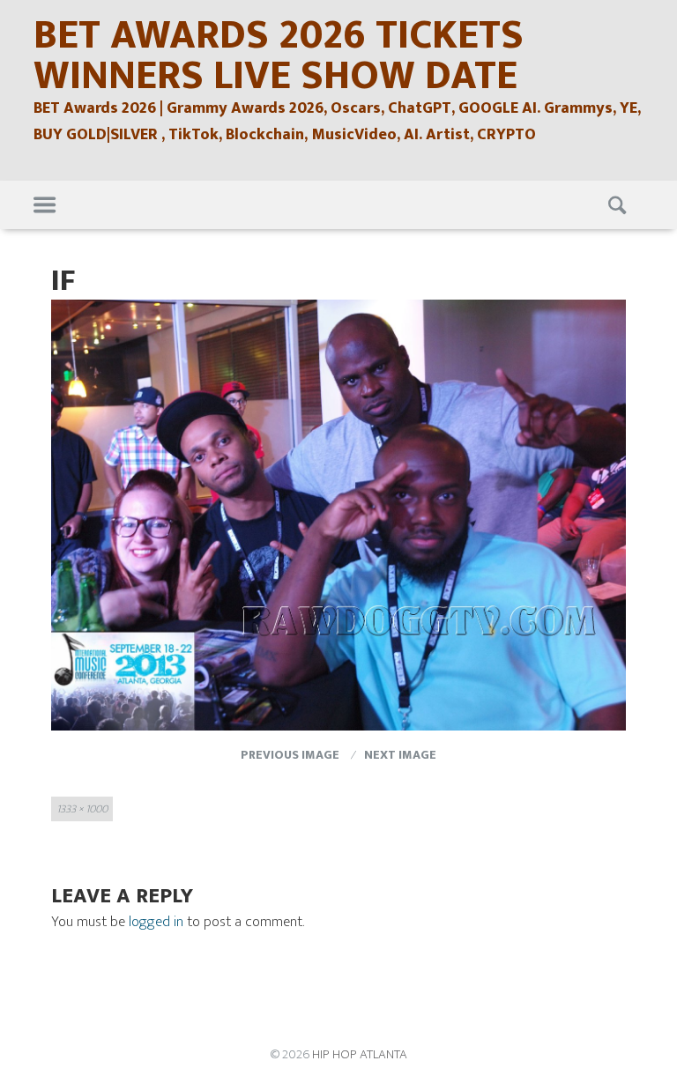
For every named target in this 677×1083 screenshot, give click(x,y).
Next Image (400, 755)
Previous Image (290, 755)
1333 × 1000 (82, 809)
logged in (156, 921)
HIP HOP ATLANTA (359, 1054)
